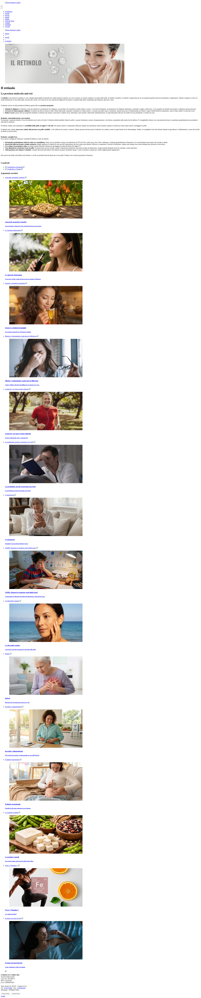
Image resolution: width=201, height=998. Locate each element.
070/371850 (8, 988)
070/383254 (21, 988)
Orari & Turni (9, 21)
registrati (8, 25)
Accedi (7, 26)
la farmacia (8, 11)
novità (7, 13)
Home (7, 34)
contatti (7, 23)
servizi (7, 15)
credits (3, 996)
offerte (7, 19)
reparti (7, 17)
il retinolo (8, 41)
